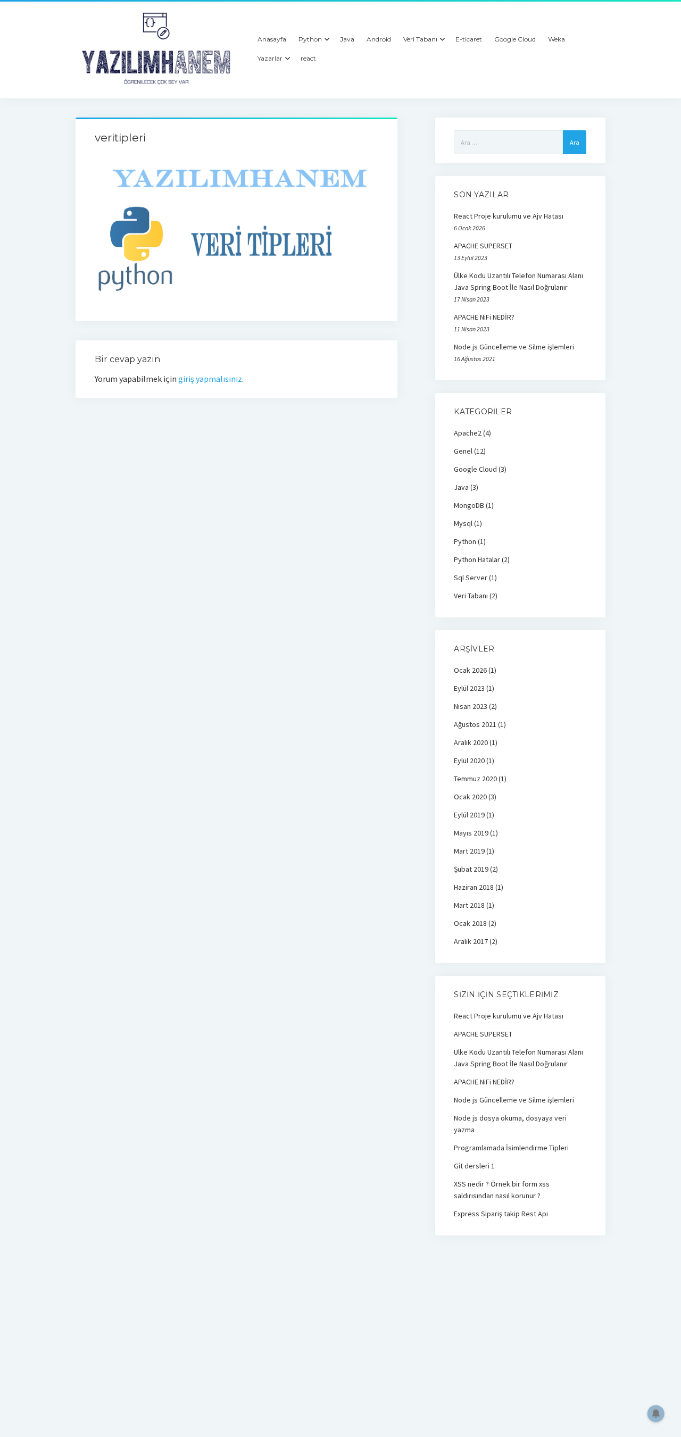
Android (379, 39)
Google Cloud (515, 39)
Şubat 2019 (471, 869)
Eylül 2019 (469, 815)
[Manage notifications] (656, 1413)
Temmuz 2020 (475, 778)
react (308, 58)
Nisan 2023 (470, 706)
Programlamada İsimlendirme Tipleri (511, 1147)
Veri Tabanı (420, 39)
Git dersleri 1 (474, 1166)
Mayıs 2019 (471, 833)
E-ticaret (468, 39)
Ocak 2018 (470, 923)
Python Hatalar (477, 559)
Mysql (463, 523)
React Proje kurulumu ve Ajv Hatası (508, 216)
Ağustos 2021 (475, 724)
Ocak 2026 (470, 670)
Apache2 (467, 433)
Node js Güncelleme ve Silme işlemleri (514, 347)
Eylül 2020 (469, 760)
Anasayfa (272, 39)
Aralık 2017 (471, 941)
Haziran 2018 (474, 887)
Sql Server (470, 577)
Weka (556, 39)
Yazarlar (270, 58)
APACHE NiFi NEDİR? (484, 317)
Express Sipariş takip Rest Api (501, 1213)
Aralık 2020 (471, 742)
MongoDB (469, 505)
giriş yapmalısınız (210, 378)
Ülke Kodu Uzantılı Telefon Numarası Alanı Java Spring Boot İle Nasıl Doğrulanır (518, 281)
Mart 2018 (469, 905)
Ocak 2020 (470, 796)
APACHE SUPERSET (483, 245)
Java (347, 39)
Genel (463, 451)
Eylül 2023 (469, 688)
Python (310, 39)
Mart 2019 (469, 851)
